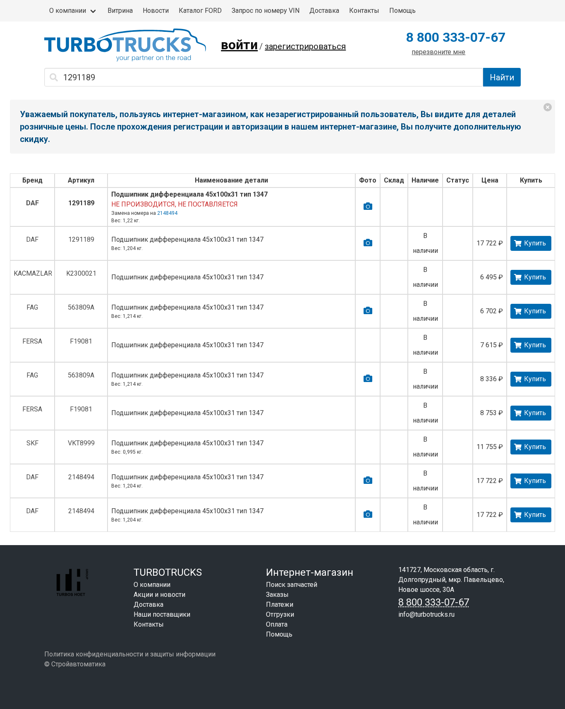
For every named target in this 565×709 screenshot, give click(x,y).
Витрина (120, 10)
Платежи (279, 604)
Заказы (277, 594)
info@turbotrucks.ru (426, 614)
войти (239, 45)
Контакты (364, 10)
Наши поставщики (162, 614)
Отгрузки (280, 614)
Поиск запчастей (291, 585)
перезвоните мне (438, 52)
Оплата (276, 624)
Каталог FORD (200, 10)
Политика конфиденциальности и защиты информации (129, 654)
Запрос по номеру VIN (265, 10)
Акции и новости (159, 594)
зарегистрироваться (305, 46)
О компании (67, 10)
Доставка (324, 10)
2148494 (167, 213)
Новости (156, 10)
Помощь (402, 10)
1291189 (81, 203)
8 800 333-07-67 (455, 37)
